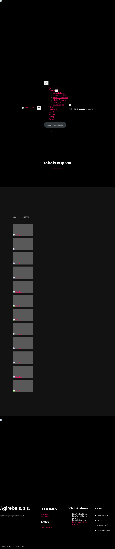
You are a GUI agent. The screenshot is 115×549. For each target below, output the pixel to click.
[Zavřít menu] (46, 83)
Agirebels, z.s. (15, 508)
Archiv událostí (46, 528)
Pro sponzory (45, 516)
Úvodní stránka (55, 88)
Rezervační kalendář (55, 125)
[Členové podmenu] (56, 90)
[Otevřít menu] (39, 108)
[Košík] (70, 105)
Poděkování (45, 514)
